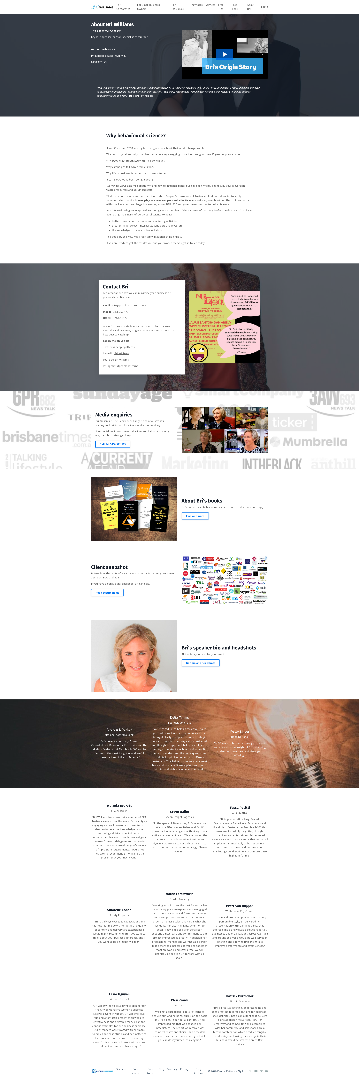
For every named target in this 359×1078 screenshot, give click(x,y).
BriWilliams (122, 359)
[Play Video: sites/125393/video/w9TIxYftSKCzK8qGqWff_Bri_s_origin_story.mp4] (224, 54)
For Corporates (123, 7)
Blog (161, 1069)
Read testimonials (107, 592)
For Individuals (178, 7)
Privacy (184, 1069)
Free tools (150, 1071)
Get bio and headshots (200, 663)
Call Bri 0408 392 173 (113, 444)
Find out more (195, 516)
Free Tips (220, 7)
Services (210, 4)
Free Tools (235, 7)
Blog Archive (198, 1071)
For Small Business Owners (148, 7)
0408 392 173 (120, 311)
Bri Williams (121, 353)
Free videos (135, 1071)
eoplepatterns (127, 366)
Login (264, 6)
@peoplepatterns (124, 347)
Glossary (172, 1069)
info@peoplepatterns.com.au (108, 55)
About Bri (251, 7)
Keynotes (197, 4)
